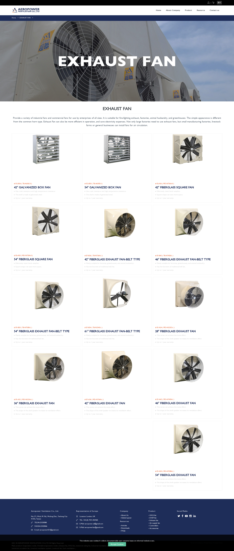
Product (188, 10)
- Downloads (125, 528)
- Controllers (153, 526)
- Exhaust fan (153, 520)
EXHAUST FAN (25, 18)
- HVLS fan (152, 515)
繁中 (219, 2)
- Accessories (153, 528)
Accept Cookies (117, 544)
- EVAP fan (152, 518)
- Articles (123, 525)
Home (158, 10)
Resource (201, 10)
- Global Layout (125, 518)
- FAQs (122, 531)
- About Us (124, 515)
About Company (173, 10)
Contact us (214, 10)
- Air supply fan (154, 523)
